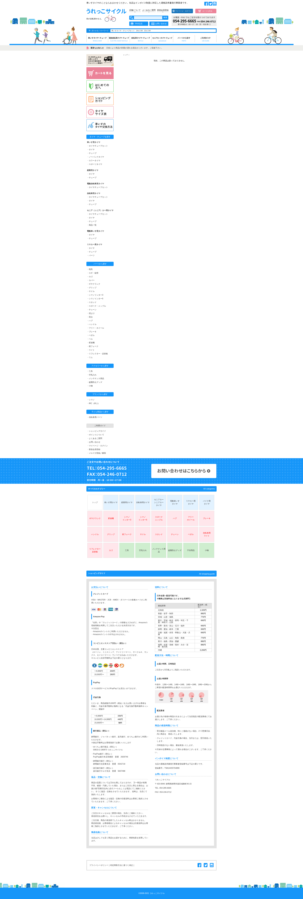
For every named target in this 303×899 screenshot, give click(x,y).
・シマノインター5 (95, 299)
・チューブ (91, 153)
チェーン (175, 534)
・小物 (90, 386)
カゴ (111, 550)
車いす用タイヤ (111, 502)
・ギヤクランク (93, 284)
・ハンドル (91, 324)
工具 (127, 550)
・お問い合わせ (93, 442)
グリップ (111, 534)
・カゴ (90, 277)
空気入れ (143, 550)
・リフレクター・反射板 (97, 354)
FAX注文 (139, 24)
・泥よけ (91, 313)
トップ (125, 55)
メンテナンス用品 (158, 550)
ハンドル (95, 534)
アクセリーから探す (100, 366)
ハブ (175, 518)
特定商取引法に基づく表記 (121, 865)
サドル (143, 534)
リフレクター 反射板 (95, 550)
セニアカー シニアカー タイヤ (159, 502)
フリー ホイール (191, 518)
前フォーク (127, 534)
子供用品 (191, 550)
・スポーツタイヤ (94, 164)
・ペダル (91, 335)
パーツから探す (100, 264)
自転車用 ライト (207, 534)
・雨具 (90, 269)
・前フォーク (92, 346)
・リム (90, 357)
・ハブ (90, 321)
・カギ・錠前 (92, 273)
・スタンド (91, 302)
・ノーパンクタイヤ (95, 157)
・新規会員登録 (93, 449)
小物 (207, 550)
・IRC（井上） (93, 403)
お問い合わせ (161, 24)
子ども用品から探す (100, 412)
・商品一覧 (91, 225)
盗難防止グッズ (174, 550)
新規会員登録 (163, 10)
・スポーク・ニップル (96, 306)
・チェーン (91, 310)
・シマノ (91, 400)
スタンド (159, 534)
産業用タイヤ (127, 502)
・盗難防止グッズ (94, 382)
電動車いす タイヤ (175, 502)
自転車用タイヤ (142, 502)
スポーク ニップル (159, 518)
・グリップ (91, 288)
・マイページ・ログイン (97, 446)
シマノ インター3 (127, 518)
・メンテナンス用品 (95, 378)
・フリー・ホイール (95, 328)
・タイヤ (91, 150)
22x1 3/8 (147, 31)
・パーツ (91, 255)
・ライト (91, 350)
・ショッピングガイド (96, 431)
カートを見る (207, 11)
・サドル (91, 291)
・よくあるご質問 (94, 438)
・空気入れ (91, 375)
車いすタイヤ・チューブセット (123, 31)
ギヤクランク (95, 518)
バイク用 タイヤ (207, 502)
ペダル (191, 534)
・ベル (90, 339)
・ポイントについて (95, 435)
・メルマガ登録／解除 (96, 453)
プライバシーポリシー (98, 865)
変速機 (111, 518)
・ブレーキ (91, 332)
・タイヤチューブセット (97, 146)
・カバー (91, 280)
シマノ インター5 (142, 518)
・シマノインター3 (95, 295)
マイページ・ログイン (183, 11)
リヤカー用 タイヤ (191, 502)
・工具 (90, 371)
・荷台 (90, 317)
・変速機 (91, 343)
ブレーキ (207, 518)
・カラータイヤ (93, 161)
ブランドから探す (100, 394)
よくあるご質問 (149, 10)
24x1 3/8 (139, 31)
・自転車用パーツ (94, 417)
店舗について (135, 10)
